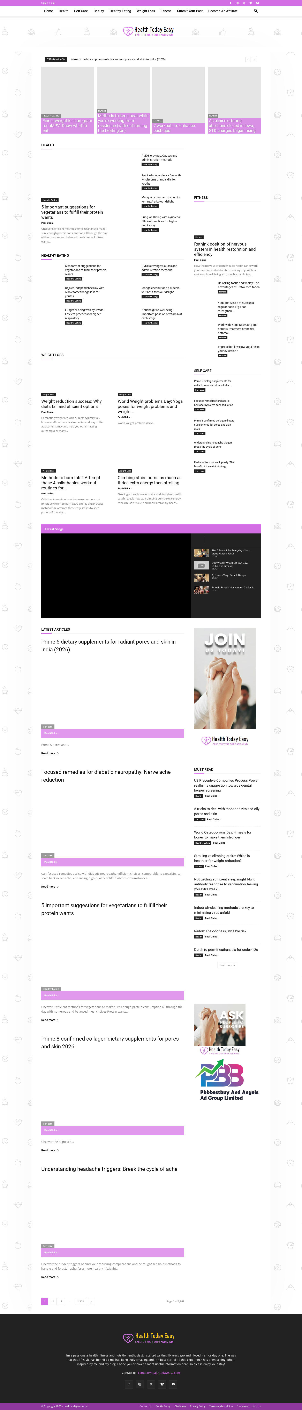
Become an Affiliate (223, 11)
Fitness (166, 11)
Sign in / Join (48, 2)
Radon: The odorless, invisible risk (220, 931)
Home (48, 11)
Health (63, 11)
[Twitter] (244, 3)
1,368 (80, 1301)
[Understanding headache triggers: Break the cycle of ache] (250, 446)
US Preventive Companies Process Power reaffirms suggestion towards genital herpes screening (226, 785)
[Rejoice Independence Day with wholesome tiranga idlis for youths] (128, 179)
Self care (81, 11)
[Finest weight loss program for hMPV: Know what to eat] (67, 100)
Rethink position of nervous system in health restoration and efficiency (225, 249)
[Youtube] (258, 3)
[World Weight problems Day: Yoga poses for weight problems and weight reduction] (151, 379)
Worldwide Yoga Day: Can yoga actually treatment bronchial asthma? (237, 329)
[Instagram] (237, 3)
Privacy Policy (197, 1406)
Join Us (257, 1406)
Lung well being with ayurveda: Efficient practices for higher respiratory (161, 221)
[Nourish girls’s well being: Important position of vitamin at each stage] (128, 315)
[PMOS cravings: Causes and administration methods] (128, 159)
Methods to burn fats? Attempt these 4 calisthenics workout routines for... (70, 482)
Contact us (145, 1406)
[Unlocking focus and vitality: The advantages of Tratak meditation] (204, 286)
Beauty (99, 11)
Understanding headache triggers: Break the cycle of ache (109, 1169)
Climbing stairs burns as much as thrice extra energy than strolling (150, 480)
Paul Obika (47, 222)
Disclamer (180, 1406)
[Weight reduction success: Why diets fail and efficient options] (74, 379)
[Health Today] (151, 32)
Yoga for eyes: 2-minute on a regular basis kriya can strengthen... (236, 307)
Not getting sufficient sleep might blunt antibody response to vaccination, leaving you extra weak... (226, 884)
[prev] (247, 59)
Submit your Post (190, 11)
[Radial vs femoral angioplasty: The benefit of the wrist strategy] (250, 466)
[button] (256, 11)
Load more (226, 965)
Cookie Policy (163, 1406)
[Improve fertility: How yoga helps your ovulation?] (204, 352)
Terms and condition (221, 1406)
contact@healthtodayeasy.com (159, 1373)
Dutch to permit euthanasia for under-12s (226, 950)
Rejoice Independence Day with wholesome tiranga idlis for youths (161, 179)
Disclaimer (243, 1406)
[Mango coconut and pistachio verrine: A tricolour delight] (128, 202)
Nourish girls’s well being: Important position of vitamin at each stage (162, 314)
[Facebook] (230, 3)
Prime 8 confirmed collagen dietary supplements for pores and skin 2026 (214, 424)
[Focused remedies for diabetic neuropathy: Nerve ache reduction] (250, 406)
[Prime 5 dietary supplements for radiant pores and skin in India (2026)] (250, 385)
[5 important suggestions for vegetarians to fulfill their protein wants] (74, 178)
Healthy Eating (120, 11)
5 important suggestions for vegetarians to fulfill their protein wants (72, 212)
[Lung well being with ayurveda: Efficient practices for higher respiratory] (128, 221)
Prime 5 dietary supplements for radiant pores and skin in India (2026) (118, 59)
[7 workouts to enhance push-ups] (178, 100)
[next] (254, 59)
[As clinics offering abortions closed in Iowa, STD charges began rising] (234, 100)
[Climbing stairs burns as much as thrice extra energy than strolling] (151, 456)
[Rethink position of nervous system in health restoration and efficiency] (227, 222)
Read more (48, 753)
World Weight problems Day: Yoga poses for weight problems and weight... (150, 406)
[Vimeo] (251, 3)
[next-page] (91, 1301)
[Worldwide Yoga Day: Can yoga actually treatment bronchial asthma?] (204, 328)
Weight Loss (146, 11)
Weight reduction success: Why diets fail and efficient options (71, 404)
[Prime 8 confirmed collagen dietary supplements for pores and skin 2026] (250, 424)
